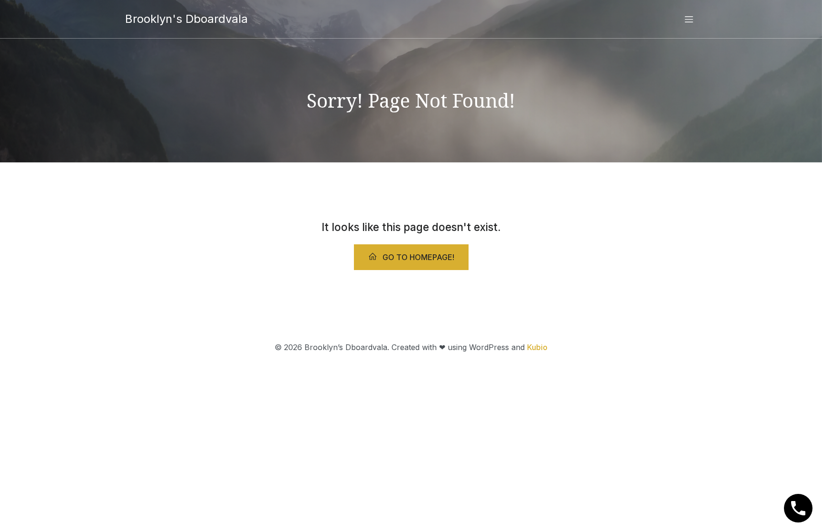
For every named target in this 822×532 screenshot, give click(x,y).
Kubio (537, 347)
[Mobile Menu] (689, 19)
